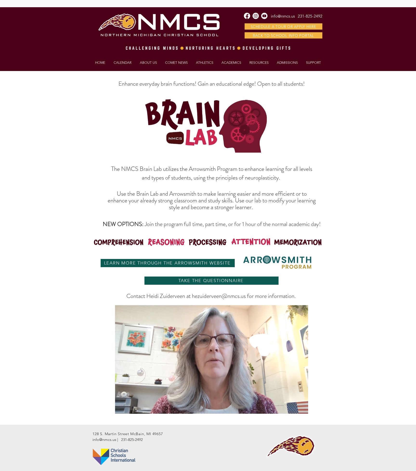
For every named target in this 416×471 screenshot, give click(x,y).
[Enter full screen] (302, 407)
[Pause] (121, 407)
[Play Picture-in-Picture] (293, 407)
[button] (259, 63)
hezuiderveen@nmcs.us (219, 296)
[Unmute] (129, 407)
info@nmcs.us (104, 439)
